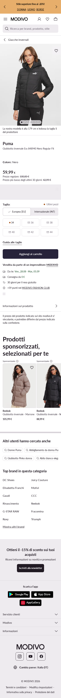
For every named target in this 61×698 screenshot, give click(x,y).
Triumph (36, 519)
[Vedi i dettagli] (56, 306)
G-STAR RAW (11, 511)
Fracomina (37, 511)
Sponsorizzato (9, 361)
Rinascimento (11, 503)
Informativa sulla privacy (19, 692)
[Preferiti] (47, 19)
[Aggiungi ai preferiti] (56, 51)
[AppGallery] (30, 602)
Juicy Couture (39, 480)
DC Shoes (8, 480)
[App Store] (42, 594)
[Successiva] (56, 7)
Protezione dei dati (44, 692)
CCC (34, 495)
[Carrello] (56, 19)
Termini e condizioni (16, 687)
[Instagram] (20, 656)
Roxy (5, 519)
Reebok (35, 503)
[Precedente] (5, 7)
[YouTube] (30, 656)
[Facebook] (41, 656)
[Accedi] (39, 19)
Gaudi (6, 495)
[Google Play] (19, 594)
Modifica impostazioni (40, 687)
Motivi (35, 487)
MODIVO (52, 264)
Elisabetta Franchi (13, 487)
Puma (8, 143)
